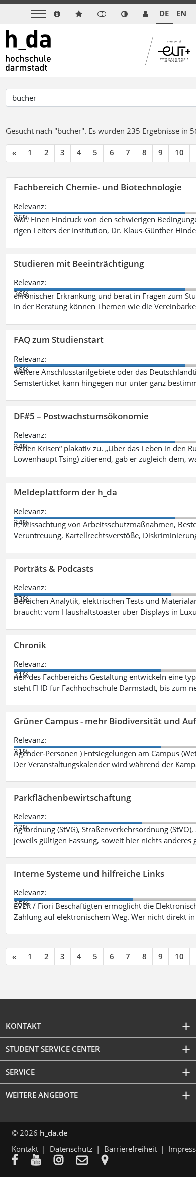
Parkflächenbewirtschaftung (72, 797)
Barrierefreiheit (130, 1149)
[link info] (57, 14)
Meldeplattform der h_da (65, 492)
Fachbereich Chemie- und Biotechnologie (98, 187)
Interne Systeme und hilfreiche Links (89, 873)
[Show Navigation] (38, 14)
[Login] (102, 14)
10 (179, 152)
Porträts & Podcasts (53, 568)
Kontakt (25, 1149)
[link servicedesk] (145, 14)
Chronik (30, 645)
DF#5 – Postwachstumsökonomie (81, 416)
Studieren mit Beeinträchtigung (79, 263)
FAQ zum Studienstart (59, 339)
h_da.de (54, 1133)
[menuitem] (21, 1161)
